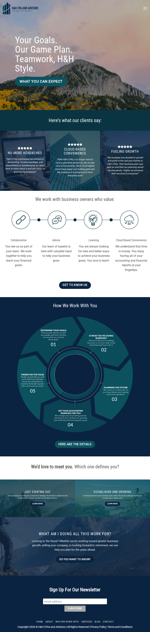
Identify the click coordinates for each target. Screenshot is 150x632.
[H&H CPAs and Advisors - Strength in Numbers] (36, 8)
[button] (145, 8)
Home (39, 621)
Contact (108, 621)
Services (86, 621)
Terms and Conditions (120, 627)
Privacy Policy (98, 627)
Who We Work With (67, 621)
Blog (97, 621)
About (49, 621)
